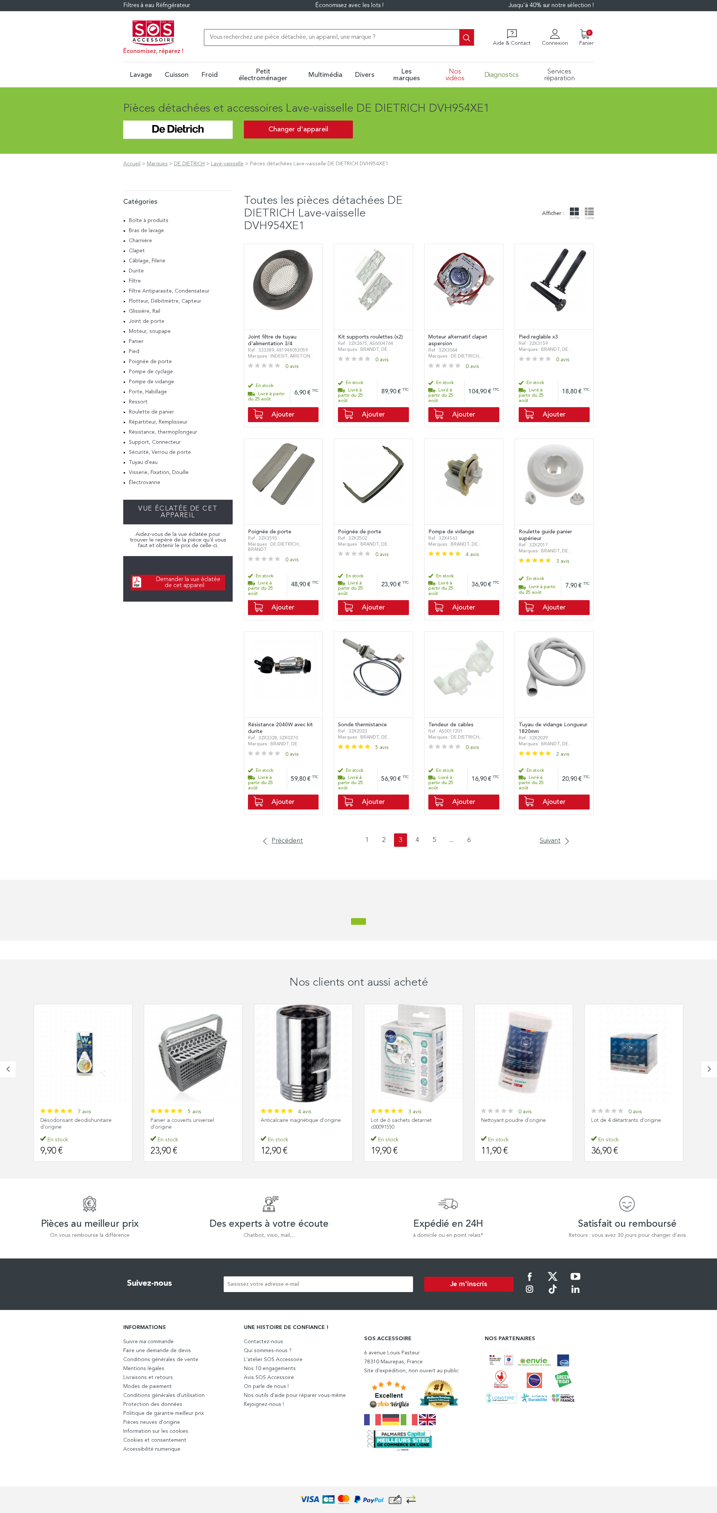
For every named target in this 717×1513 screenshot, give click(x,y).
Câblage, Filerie (147, 260)
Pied (134, 351)
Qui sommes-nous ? (268, 1350)
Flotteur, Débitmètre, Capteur (165, 301)
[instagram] (529, 1294)
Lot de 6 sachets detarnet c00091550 (401, 1124)
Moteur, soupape (150, 331)
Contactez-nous (263, 1341)
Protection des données (152, 1404)
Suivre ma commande (148, 1341)
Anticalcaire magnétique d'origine (301, 1120)
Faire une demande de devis (157, 1350)
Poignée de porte (150, 361)
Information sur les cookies (155, 1431)
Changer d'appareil (298, 129)
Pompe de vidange (151, 381)
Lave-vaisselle (227, 163)
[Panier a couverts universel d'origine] (193, 1053)
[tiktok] (553, 1294)
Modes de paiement (147, 1386)
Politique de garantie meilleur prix (163, 1413)
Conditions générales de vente (160, 1359)
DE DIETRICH (189, 163)
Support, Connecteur (155, 442)
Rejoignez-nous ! (264, 1404)
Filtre (135, 281)
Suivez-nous (149, 1283)
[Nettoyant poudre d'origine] (524, 1053)
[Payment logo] (358, 1499)
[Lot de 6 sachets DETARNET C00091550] (413, 1053)
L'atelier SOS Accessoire (273, 1359)
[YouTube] (575, 1281)
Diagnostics (501, 75)
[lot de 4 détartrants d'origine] (634, 1053)
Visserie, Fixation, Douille (159, 472)
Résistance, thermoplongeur (163, 432)
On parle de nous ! (266, 1386)
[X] (553, 1281)
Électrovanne (144, 482)
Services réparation (559, 75)
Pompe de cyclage (151, 371)
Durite (136, 271)
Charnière (140, 240)
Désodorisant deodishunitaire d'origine (76, 1124)
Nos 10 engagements (270, 1368)
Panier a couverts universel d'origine (182, 1124)
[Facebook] (529, 1281)
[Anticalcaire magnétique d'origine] (303, 1053)
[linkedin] (575, 1294)
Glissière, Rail (144, 311)
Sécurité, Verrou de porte (160, 452)
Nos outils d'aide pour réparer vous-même (295, 1395)
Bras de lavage (146, 230)
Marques (157, 163)
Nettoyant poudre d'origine (513, 1120)
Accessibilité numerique (151, 1449)
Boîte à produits (148, 220)
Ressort (138, 402)
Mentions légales (143, 1368)
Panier (136, 341)
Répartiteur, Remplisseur (158, 422)
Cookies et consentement (154, 1440)
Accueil (131, 163)
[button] (8, 1069)
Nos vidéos (455, 75)
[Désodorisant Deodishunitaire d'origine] (83, 1053)
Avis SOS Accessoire (269, 1377)
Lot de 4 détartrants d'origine (626, 1120)
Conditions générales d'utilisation (164, 1395)
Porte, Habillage (148, 391)
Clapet (137, 250)
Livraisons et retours (148, 1377)
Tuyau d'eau (143, 462)
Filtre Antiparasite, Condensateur (169, 291)
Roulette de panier (151, 412)
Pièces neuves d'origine (151, 1422)
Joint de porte (146, 321)
